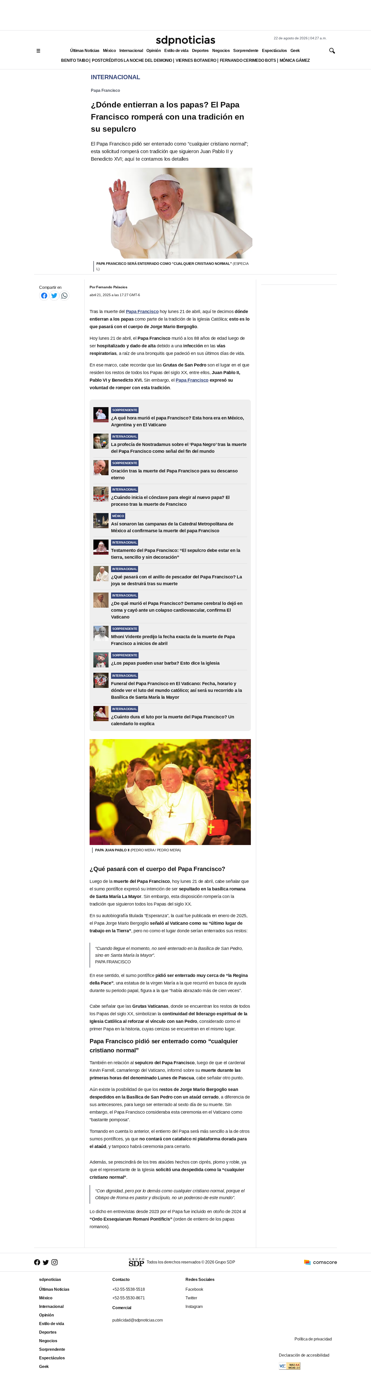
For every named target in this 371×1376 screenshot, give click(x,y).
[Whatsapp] (64, 295)
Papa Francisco (105, 90)
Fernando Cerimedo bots (248, 60)
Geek (295, 50)
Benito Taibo (74, 60)
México (109, 50)
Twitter (191, 1298)
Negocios (221, 50)
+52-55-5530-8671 (128, 1298)
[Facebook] (44, 295)
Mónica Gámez (295, 60)
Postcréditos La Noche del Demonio (132, 60)
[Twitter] (54, 295)
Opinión (153, 50)
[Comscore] (320, 1262)
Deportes (200, 50)
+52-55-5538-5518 (128, 1289)
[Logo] (185, 41)
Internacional (131, 50)
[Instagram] (54, 1262)
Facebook (194, 1289)
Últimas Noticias (84, 50)
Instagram (194, 1306)
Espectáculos (274, 50)
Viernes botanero (196, 60)
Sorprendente (245, 50)
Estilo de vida (176, 50)
